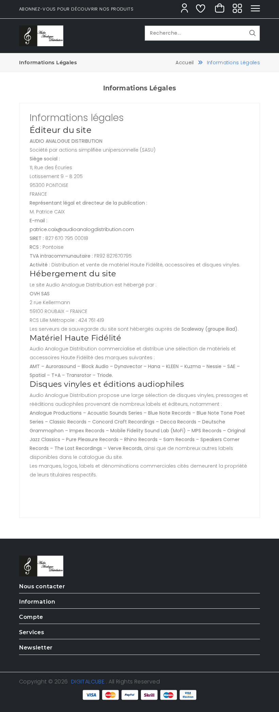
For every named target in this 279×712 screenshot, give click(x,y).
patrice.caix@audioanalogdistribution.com (82, 229)
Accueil (185, 62)
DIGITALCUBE (87, 681)
